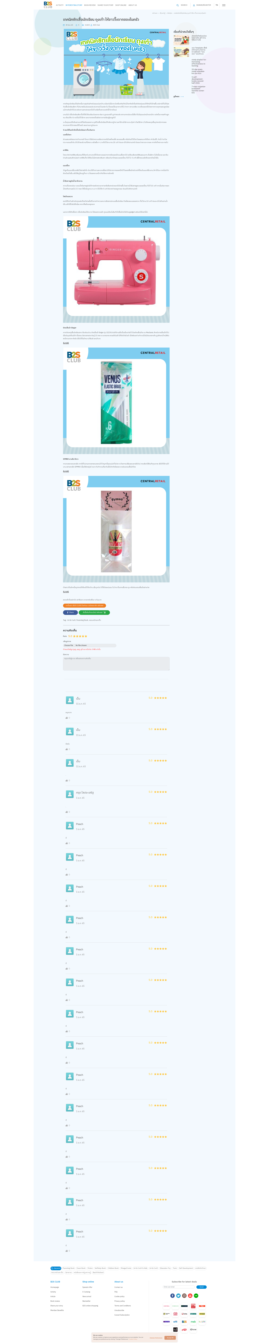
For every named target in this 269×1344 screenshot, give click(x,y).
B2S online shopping (90, 1305)
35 (162, 700)
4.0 (83, 639)
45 (165, 700)
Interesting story (74, 5)
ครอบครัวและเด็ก (95, 620)
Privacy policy (119, 1301)
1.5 (76, 639)
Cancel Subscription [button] (122, 1315)
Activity (59, 5)
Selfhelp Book (100, 1268)
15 (157, 700)
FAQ (115, 1292)
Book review (55, 1301)
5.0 (86, 639)
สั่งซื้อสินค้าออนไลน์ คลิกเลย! (93, 612)
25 (159, 700)
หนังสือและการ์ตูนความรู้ (82, 1272)
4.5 (85, 639)
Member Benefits (57, 1310)
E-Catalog (86, 1292)
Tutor (175, 1268)
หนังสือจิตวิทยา (200, 1268)
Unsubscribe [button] (119, 1310)
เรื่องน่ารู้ (162, 13)
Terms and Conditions (122, 1305)
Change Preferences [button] (156, 1338)
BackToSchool (98, 1272)
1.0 (74, 639)
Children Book (113, 1268)
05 (154, 700)
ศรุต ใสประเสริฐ (85, 793)
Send (201, 1287)
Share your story (56, 1305)
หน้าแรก (154, 13)
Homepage (54, 1287)
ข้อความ (66, 654)
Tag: (64, 620)
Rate (65, 636)
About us (133, 5)
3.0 (80, 639)
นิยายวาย (68, 1272)
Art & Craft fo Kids (140, 1268)
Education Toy (165, 1268)
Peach (79, 824)
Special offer (87, 1287)
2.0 (77, 639)
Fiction (90, 1268)
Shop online (120, 5)
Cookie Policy (133, 1339)
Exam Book (81, 1268)
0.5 (73, 639)
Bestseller (86, 1301)
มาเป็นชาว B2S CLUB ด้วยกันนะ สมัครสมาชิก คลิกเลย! (84, 605)
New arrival (86, 1296)
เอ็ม (78, 699)
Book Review (90, 5)
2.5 (79, 639)
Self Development (186, 1268)
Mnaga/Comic (126, 1268)
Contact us (118, 1287)
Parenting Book (82, 620)
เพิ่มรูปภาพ (67, 641)
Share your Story (105, 5)
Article (169, 13)
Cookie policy (119, 1296)
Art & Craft (71, 620)
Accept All (170, 1338)
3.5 (82, 639)
